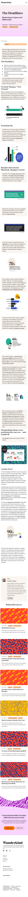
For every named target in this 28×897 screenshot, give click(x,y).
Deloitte (4, 413)
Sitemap (12, 886)
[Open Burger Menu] (26, 2)
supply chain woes (16, 173)
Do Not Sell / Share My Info (7, 888)
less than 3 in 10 (10, 372)
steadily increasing (19, 328)
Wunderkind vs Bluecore (8, 868)
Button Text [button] (9, 828)
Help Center (5, 859)
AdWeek (24, 66)
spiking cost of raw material (17, 175)
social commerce (8, 421)
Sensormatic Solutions (16, 69)
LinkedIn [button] (10, 598)
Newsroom (5, 27)
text (15, 479)
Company (5, 858)
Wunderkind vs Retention (8, 870)
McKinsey (11, 413)
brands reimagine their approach (10, 416)
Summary (7, 44)
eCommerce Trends (14, 27)
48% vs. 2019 (5, 361)
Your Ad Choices (14, 887)
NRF (19, 411)
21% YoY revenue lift (19, 383)
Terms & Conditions (6, 887)
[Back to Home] (6, 2)
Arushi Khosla (5, 24)
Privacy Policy (18, 886)
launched (20, 281)
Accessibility (16, 888)
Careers (4, 861)
